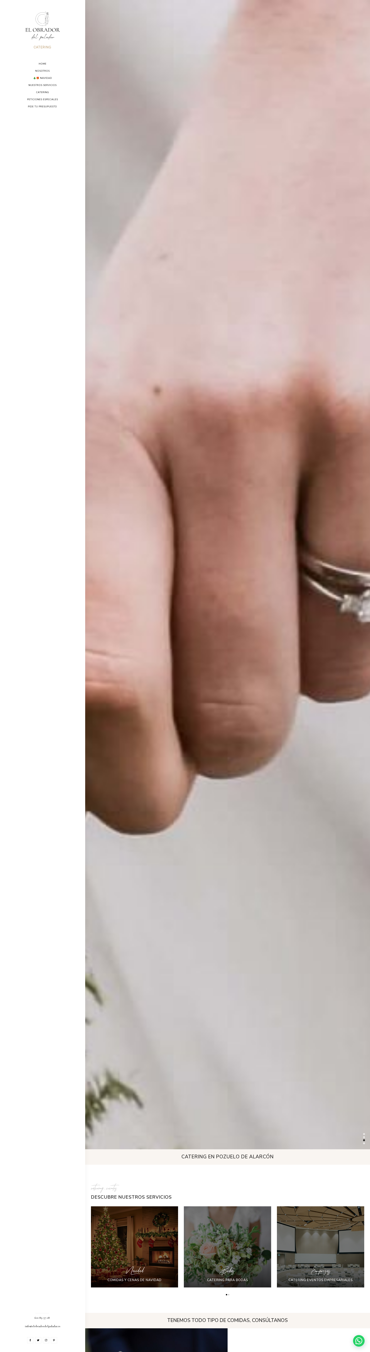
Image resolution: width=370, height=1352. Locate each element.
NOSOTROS (42, 70)
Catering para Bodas (227, 1280)
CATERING (42, 92)
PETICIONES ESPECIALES (42, 99)
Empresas (320, 1271)
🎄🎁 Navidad (42, 78)
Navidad (134, 1271)
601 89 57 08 (42, 1318)
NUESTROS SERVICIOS (43, 85)
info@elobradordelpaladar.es (42, 1326)
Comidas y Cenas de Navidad (134, 1280)
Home (42, 63)
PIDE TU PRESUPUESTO (42, 106)
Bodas (227, 1271)
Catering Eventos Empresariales (320, 1280)
